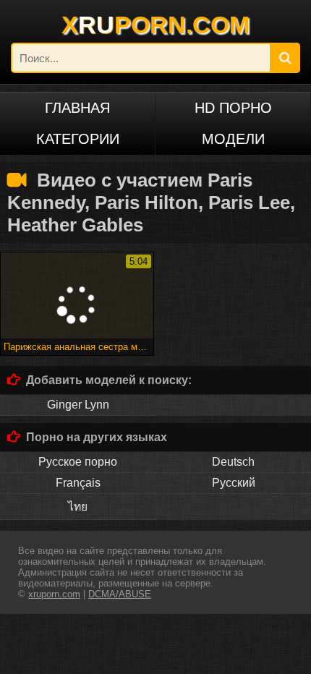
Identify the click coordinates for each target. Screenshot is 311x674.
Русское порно (77, 462)
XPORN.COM (155, 24)
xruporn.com (54, 594)
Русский (233, 483)
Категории (77, 139)
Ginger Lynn (78, 404)
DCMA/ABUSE (119, 594)
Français (78, 483)
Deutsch (233, 462)
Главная (77, 108)
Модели (233, 139)
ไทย (78, 506)
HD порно (233, 108)
